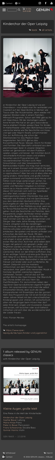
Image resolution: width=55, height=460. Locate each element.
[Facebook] (45, 3)
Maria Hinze (12, 422)
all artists (47, 29)
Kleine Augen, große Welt (20, 408)
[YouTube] (51, 3)
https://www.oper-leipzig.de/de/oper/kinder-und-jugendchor (25, 331)
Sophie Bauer (14, 420)
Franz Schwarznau (19, 427)
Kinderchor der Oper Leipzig (17, 417)
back (34, 29)
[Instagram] (39, 3)
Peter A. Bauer (16, 425)
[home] (4, 10)
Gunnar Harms (14, 430)
